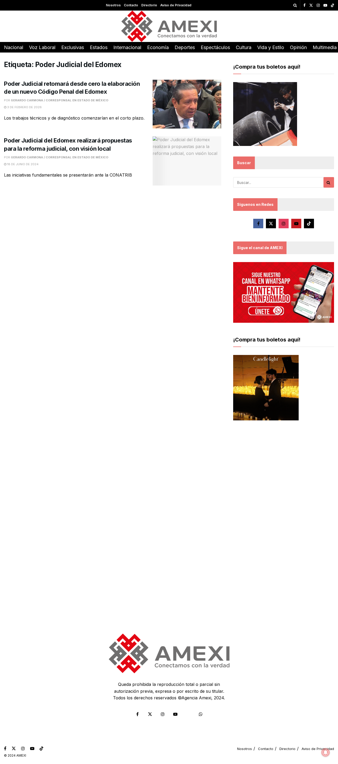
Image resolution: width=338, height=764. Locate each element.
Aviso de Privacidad (175, 5)
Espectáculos (215, 47)
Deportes (185, 47)
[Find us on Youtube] (325, 5)
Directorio (149, 5)
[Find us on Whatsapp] (201, 714)
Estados (98, 47)
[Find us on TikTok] (332, 5)
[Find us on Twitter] (311, 5)
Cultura (243, 47)
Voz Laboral (42, 47)
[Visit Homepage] (169, 26)
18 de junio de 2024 (22, 164)
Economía (158, 47)
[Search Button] (295, 5)
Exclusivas (72, 47)
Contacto (131, 5)
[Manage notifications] (325, 752)
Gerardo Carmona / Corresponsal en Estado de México (59, 100)
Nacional (13, 47)
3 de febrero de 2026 (24, 107)
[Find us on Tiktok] (309, 223)
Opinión (298, 47)
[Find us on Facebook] (304, 5)
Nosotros (113, 5)
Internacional (127, 47)
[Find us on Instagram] (318, 5)
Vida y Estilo (270, 47)
